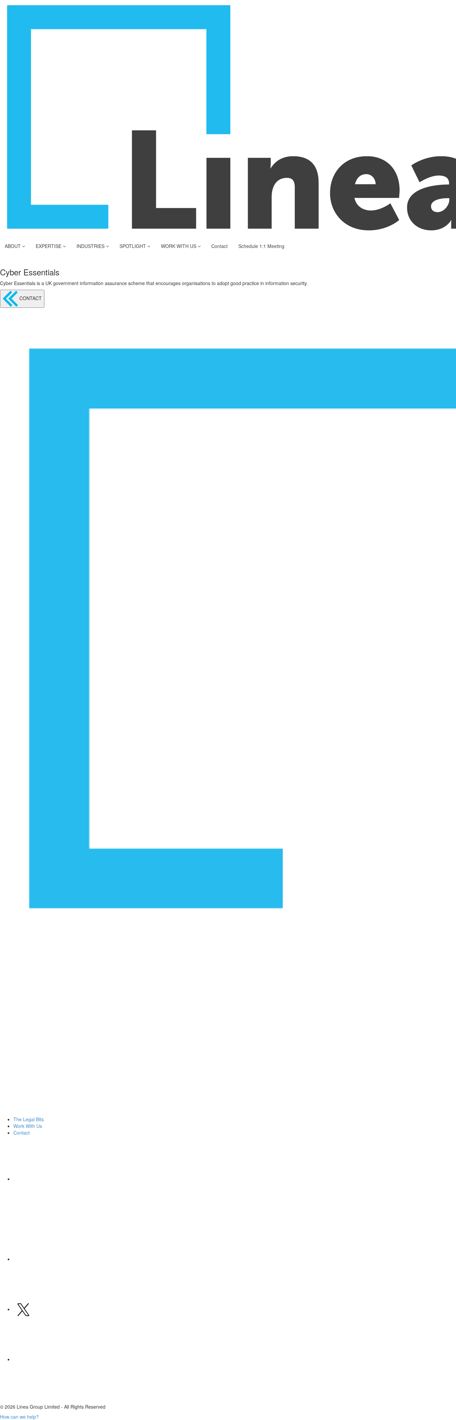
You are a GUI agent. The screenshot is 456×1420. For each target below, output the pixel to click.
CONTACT (30, 298)
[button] (19, 1416)
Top (440, 1404)
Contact (219, 246)
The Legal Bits (28, 1119)
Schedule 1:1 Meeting (261, 246)
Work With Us (27, 1126)
